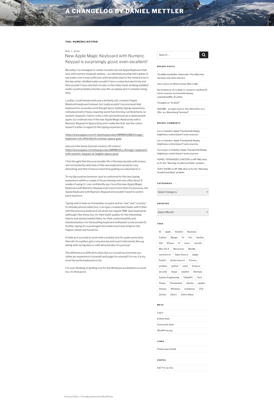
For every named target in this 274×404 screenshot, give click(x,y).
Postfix (162, 260)
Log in (160, 312)
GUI (161, 243)
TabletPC (188, 277)
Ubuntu (190, 283)
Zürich (173, 294)
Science (196, 266)
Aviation (179, 231)
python (174, 266)
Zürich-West (187, 294)
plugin (195, 254)
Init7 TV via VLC (165, 367)
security (163, 271)
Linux (187, 243)
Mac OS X (164, 248)
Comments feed (165, 324)
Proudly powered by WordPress (97, 396)
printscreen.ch (177, 260)
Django (174, 237)
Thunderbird (176, 283)
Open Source (181, 254)
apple (168, 231)
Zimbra (162, 294)
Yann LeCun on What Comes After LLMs (177, 83)
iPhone (170, 243)
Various (162, 288)
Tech (199, 277)
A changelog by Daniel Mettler (124, 11)
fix (183, 237)
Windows (175, 288)
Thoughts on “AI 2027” (168, 102)
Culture (162, 237)
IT (179, 243)
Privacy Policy (71, 396)
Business (191, 231)
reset (185, 266)
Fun (190, 237)
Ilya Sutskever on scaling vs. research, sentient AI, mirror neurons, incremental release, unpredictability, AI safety (182, 93)
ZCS (201, 288)
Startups (197, 271)
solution (185, 271)
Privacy (193, 260)
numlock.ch (165, 254)
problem (163, 266)
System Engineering (169, 277)
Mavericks (178, 248)
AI (160, 231)
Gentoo (200, 237)
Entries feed (163, 318)
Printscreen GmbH (166, 349)
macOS (198, 243)
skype (174, 271)
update (201, 283)
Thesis (162, 283)
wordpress (189, 288)
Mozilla (191, 248)
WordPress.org (164, 330)
